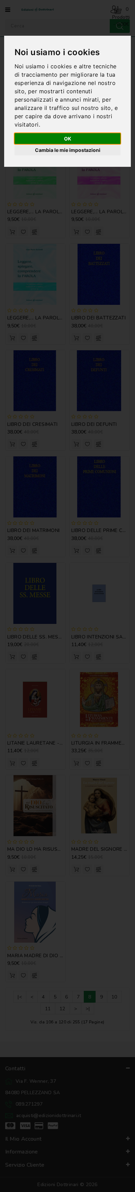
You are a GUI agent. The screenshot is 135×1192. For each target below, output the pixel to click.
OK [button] (67, 139)
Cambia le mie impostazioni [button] (67, 150)
